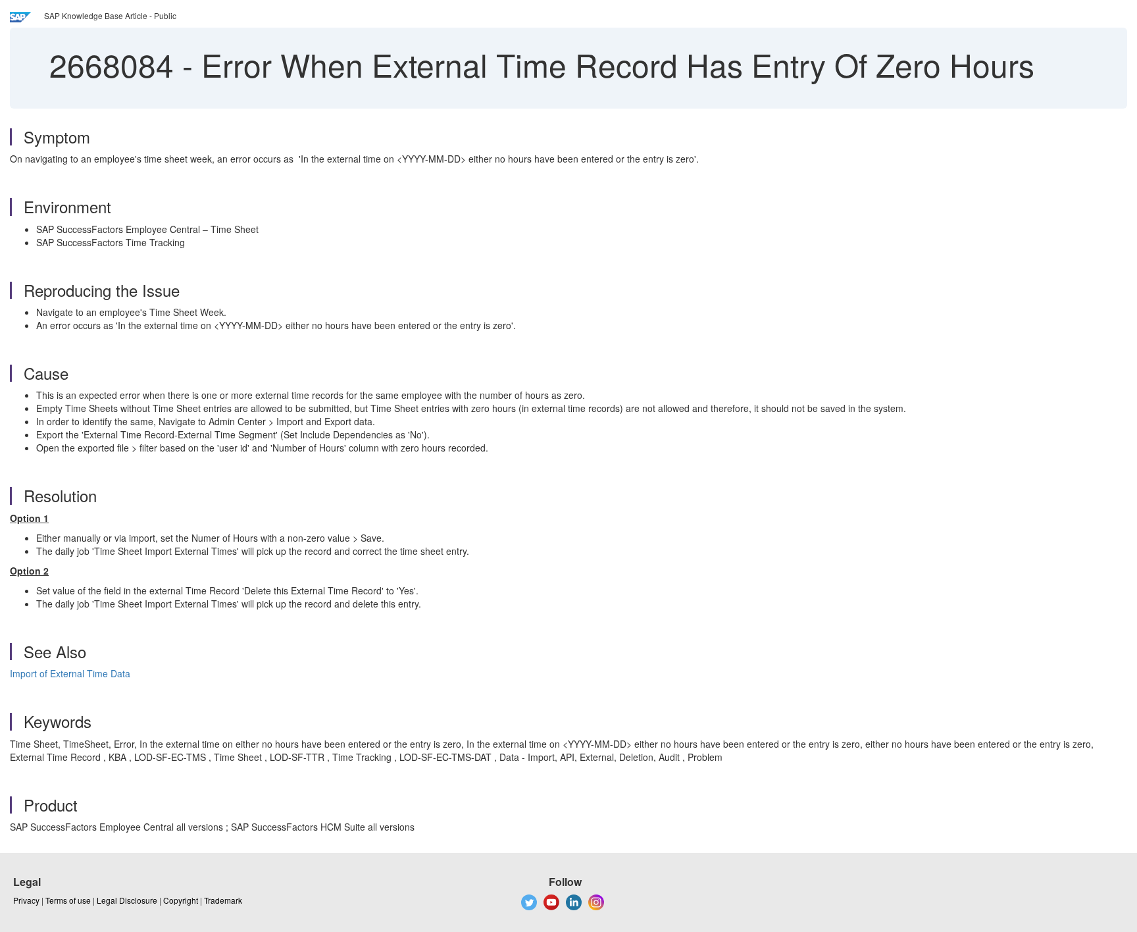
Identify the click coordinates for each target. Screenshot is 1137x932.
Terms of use (68, 900)
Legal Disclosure (127, 900)
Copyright (180, 900)
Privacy (26, 900)
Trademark (223, 900)
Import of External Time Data (70, 673)
